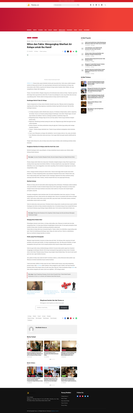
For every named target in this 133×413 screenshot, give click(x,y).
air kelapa (39, 265)
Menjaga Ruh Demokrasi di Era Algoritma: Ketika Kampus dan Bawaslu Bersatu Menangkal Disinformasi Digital (50, 380)
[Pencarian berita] (78, 5)
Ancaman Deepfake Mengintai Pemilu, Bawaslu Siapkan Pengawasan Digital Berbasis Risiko (54, 157)
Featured (39, 316)
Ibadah (55, 30)
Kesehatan (29, 37)
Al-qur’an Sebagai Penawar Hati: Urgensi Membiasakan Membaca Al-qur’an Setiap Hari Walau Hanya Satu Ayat (35, 354)
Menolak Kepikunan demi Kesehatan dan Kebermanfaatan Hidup (51, 354)
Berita (35, 30)
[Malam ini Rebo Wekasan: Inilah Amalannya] (83, 105)
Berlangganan (64, 307)
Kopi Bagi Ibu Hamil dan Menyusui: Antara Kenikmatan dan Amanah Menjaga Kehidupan (34, 292)
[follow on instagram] (93, 5)
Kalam (50, 30)
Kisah (75, 30)
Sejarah (40, 30)
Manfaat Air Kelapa (31, 318)
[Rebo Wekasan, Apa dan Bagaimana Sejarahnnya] (83, 112)
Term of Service (64, 403)
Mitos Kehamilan (38, 318)
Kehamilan (49, 316)
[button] (105, 4)
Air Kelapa (29, 316)
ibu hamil (43, 316)
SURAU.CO (30, 83)
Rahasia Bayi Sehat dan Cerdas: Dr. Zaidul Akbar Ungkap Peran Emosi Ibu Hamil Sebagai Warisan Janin (51, 292)
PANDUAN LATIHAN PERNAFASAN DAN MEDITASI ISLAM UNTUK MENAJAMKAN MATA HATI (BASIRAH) (68, 354)
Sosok (80, 30)
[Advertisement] (66, 18)
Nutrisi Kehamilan (53, 318)
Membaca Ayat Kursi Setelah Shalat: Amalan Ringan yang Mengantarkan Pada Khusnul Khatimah (95, 71)
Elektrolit (34, 316)
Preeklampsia (30, 320)
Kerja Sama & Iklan (65, 400)
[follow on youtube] (96, 5)
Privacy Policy (64, 405)
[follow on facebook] (91, 5)
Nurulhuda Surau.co (41, 327)
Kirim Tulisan (64, 398)
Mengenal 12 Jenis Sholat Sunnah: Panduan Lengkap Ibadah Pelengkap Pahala (95, 65)
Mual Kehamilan (46, 318)
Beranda (29, 30)
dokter (73, 267)
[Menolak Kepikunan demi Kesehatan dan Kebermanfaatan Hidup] (52, 350)
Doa (46, 30)
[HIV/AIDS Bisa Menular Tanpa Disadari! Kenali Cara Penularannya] (69, 285)
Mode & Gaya (62, 30)
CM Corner (86, 30)
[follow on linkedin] (102, 5)
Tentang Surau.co (64, 396)
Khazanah (69, 30)
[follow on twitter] (99, 5)
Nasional (33, 375)
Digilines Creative (55, 410)
